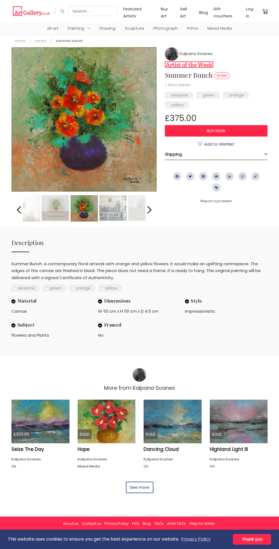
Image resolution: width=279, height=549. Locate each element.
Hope (84, 449)
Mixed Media (219, 28)
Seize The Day (27, 449)
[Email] (216, 176)
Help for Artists (202, 523)
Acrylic (41, 40)
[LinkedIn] (229, 176)
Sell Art (183, 12)
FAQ (135, 523)
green (209, 95)
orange (236, 95)
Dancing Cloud (161, 449)
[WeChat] (216, 187)
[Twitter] (190, 176)
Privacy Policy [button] (196, 539)
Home (20, 40)
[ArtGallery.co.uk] (31, 11)
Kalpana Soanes (195, 53)
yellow (177, 105)
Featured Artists (132, 12)
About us (70, 523)
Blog (203, 12)
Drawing (107, 28)
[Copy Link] (255, 176)
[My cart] (265, 11)
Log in (249, 12)
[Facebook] (177, 176)
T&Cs (158, 523)
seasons (179, 95)
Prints (192, 28)
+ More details (177, 85)
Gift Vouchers (222, 12)
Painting (77, 28)
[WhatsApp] (242, 176)
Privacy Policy (117, 523)
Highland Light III (229, 449)
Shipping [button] (173, 154)
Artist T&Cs (176, 523)
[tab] (216, 154)
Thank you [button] (252, 539)
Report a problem (216, 201)
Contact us (91, 523)
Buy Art (164, 12)
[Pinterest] (203, 176)
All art (53, 28)
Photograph (165, 28)
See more (140, 487)
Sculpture (134, 28)
